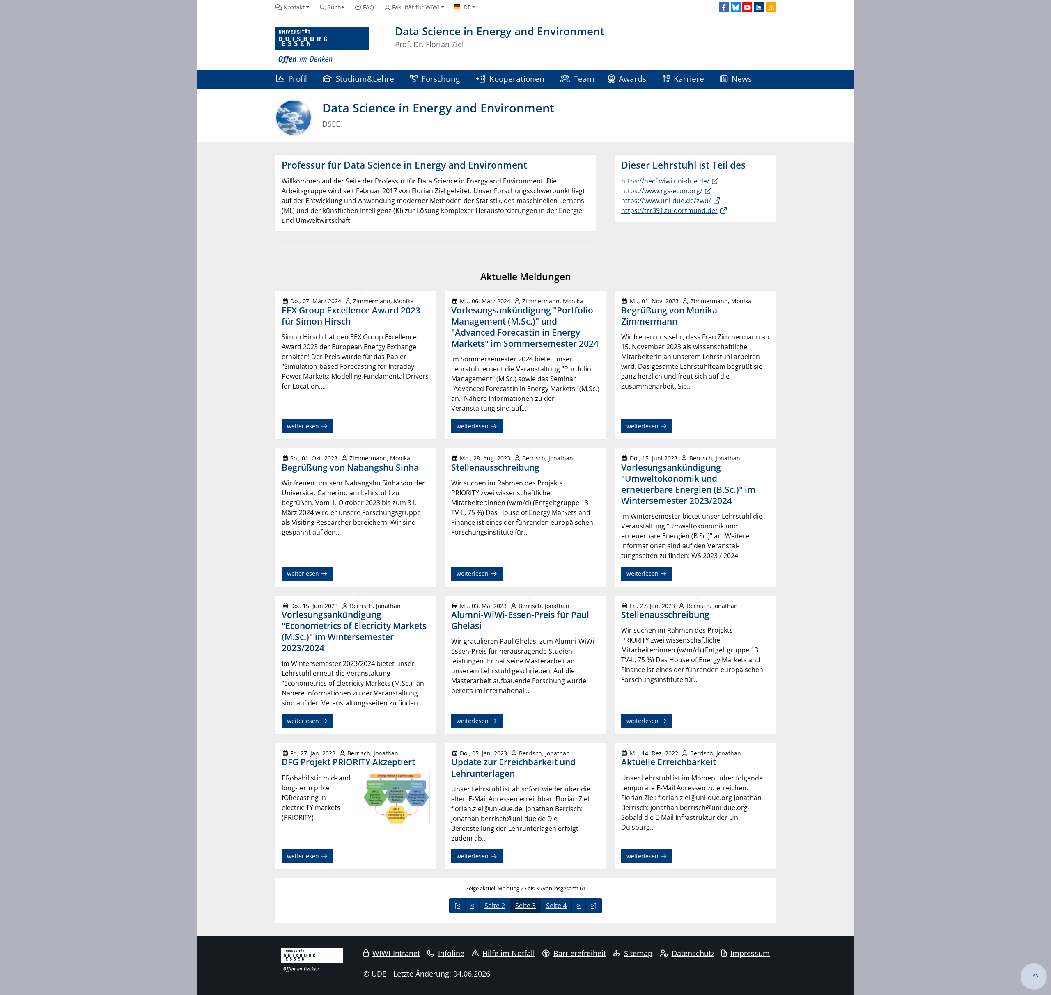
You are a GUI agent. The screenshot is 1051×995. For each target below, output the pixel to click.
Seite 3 (525, 905)
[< (457, 905)
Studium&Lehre (365, 78)
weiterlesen (304, 426)
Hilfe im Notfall (508, 953)
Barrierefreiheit (579, 953)
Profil (297, 78)
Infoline (451, 953)
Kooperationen (516, 78)
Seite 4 (556, 905)
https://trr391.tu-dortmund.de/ (669, 210)
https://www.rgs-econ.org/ (661, 190)
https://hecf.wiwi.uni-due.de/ (665, 180)
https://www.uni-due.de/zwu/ (666, 200)
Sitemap (638, 953)
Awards (632, 78)
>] (594, 905)
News (742, 78)
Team (584, 78)
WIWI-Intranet (396, 953)
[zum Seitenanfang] (1034, 976)
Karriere (689, 78)
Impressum (750, 953)
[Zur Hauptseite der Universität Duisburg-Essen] (322, 45)
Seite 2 (494, 905)
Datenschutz (693, 953)
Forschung (441, 78)
